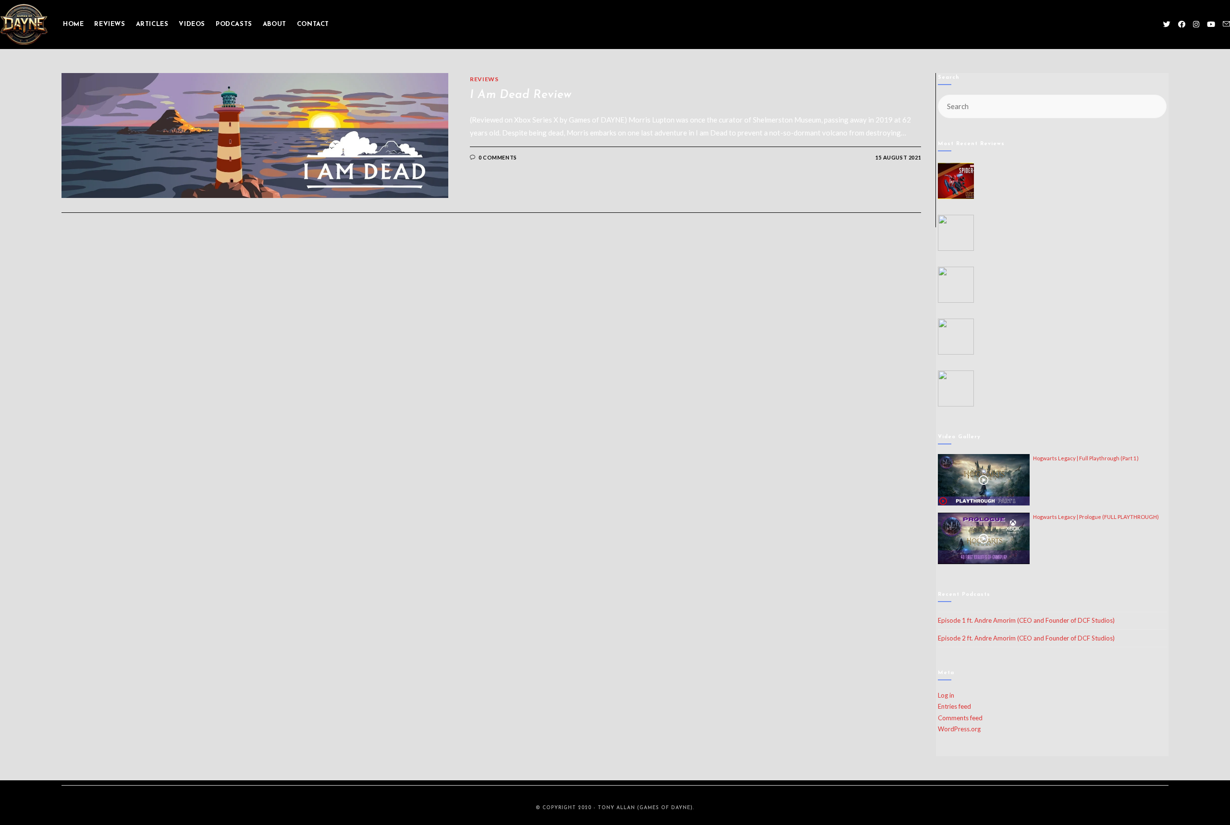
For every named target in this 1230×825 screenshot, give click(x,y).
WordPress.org (959, 729)
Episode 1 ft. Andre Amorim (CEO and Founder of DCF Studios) (1026, 620)
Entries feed (954, 706)
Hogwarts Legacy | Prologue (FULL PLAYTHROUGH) (1096, 517)
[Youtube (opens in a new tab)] (1211, 24)
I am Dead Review (521, 95)
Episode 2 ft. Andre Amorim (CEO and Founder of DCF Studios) (1026, 638)
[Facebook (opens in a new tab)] (1181, 24)
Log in (946, 695)
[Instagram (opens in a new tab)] (1196, 24)
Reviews (484, 79)
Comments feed (960, 718)
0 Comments (498, 157)
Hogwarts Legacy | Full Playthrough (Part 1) (1086, 458)
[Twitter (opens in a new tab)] (1166, 24)
